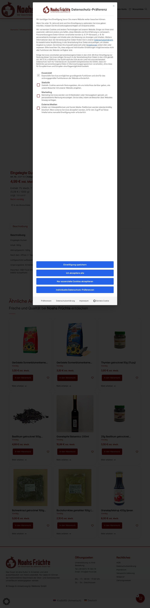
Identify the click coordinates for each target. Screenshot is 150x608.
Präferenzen (46, 301)
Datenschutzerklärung (103, 40)
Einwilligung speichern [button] (75, 264)
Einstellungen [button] (91, 45)
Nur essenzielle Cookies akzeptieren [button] (75, 281)
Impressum (84, 301)
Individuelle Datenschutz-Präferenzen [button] (75, 289)
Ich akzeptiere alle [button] (75, 273)
